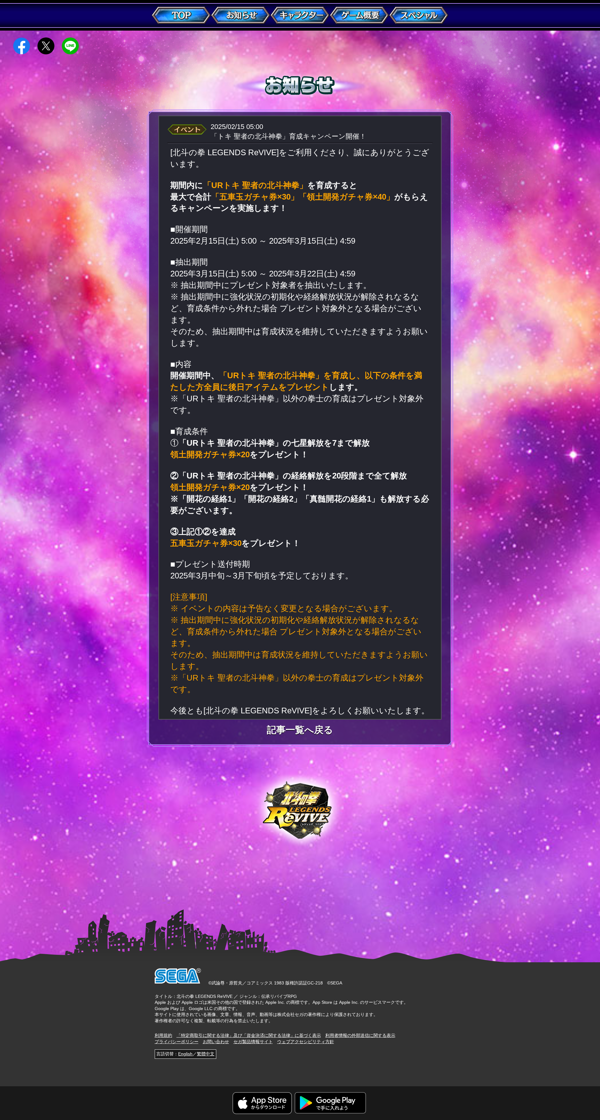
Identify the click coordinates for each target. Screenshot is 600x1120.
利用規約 (163, 1035)
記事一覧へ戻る (300, 730)
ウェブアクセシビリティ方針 (305, 1041)
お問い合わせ (216, 1041)
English (185, 1053)
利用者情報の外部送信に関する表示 (360, 1035)
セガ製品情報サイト (253, 1041)
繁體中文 (205, 1053)
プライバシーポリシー (176, 1041)
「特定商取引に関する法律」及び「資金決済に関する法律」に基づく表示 (249, 1035)
